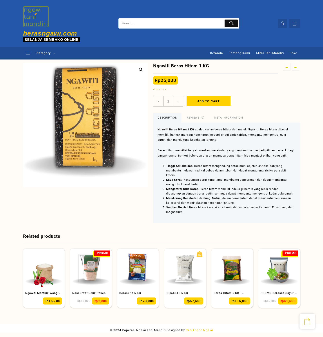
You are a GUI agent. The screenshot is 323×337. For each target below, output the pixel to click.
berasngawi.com (50, 33)
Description (167, 117)
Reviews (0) (195, 117)
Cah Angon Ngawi (199, 330)
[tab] (167, 118)
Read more (29, 300)
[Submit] (231, 23)
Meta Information (228, 117)
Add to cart (208, 101)
